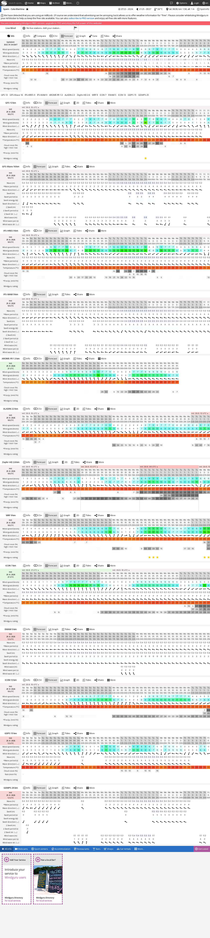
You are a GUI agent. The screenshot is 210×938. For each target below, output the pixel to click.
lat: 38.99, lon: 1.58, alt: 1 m (181, 9)
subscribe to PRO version (81, 18)
